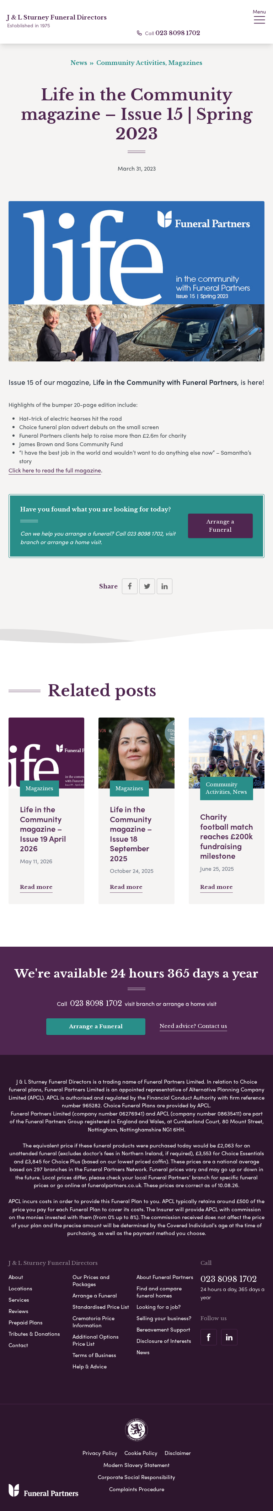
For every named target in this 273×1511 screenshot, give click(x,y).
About (16, 1277)
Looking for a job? (158, 1307)
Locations (20, 1288)
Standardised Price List (101, 1307)
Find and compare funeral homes (159, 1291)
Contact (18, 1345)
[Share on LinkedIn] (164, 586)
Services (19, 1300)
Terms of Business (94, 1355)
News (143, 1352)
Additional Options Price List (96, 1340)
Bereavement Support (163, 1329)
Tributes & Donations (34, 1334)
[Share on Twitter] (147, 586)
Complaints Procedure (136, 1489)
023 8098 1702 (177, 33)
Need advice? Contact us (193, 1026)
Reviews (18, 1311)
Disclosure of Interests (163, 1341)
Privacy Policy (99, 1453)
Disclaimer (178, 1453)
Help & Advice (90, 1366)
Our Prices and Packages (91, 1280)
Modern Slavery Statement (136, 1465)
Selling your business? (163, 1318)
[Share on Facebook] (130, 586)
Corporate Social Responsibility (136, 1477)
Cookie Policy (140, 1453)
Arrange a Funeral (220, 525)
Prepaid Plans (26, 1322)
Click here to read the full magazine (55, 470)
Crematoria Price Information (93, 1321)
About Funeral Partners (164, 1277)
